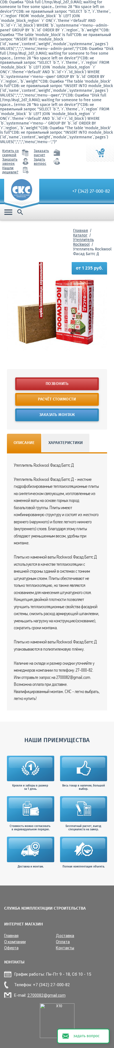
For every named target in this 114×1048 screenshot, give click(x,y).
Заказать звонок (9, 162)
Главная (80, 231)
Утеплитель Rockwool (83, 242)
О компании (15, 942)
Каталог (80, 235)
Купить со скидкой (10, 153)
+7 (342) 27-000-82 (91, 191)
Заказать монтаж (57, 415)
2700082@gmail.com (46, 995)
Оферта (11, 948)
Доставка (65, 935)
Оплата (63, 942)
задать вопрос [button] (86, 1036)
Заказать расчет (41, 153)
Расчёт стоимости (57, 399)
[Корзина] (100, 153)
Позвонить (57, 384)
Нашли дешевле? (10, 170)
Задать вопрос (40, 162)
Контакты (65, 948)
